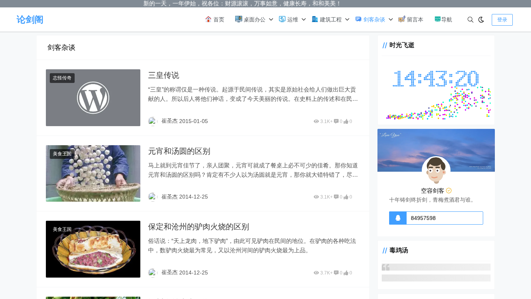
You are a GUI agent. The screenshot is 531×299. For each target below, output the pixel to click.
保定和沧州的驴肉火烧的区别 (198, 226)
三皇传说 (163, 75)
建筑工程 (330, 19)
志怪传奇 (62, 78)
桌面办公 (254, 19)
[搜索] (470, 19)
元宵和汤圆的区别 (179, 151)
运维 (292, 19)
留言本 (414, 19)
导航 (446, 19)
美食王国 (62, 154)
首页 (218, 19)
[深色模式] (481, 19)
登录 (502, 20)
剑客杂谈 (373, 19)
